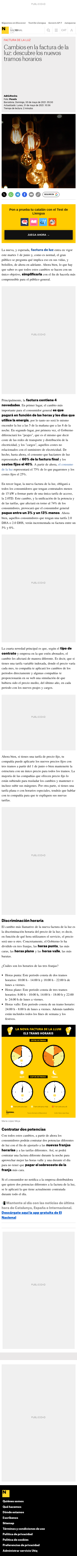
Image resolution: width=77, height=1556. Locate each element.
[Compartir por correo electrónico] (31, 194)
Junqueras (70, 23)
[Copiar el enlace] (38, 194)
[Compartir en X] (4, 194)
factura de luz (42, 250)
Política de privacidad (18, 1534)
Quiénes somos (13, 1501)
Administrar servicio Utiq (20, 1551)
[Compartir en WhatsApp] (10, 194)
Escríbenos (10, 1518)
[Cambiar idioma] (64, 30)
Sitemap (8, 1523)
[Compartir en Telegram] (17, 194)
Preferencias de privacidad (21, 1545)
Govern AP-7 (55, 23)
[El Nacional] (5, 30)
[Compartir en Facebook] (24, 194)
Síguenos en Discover (14, 23)
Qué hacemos (12, 1507)
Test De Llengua (37, 23)
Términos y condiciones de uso (24, 1529)
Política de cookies (15, 1540)
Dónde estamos (13, 1512)
